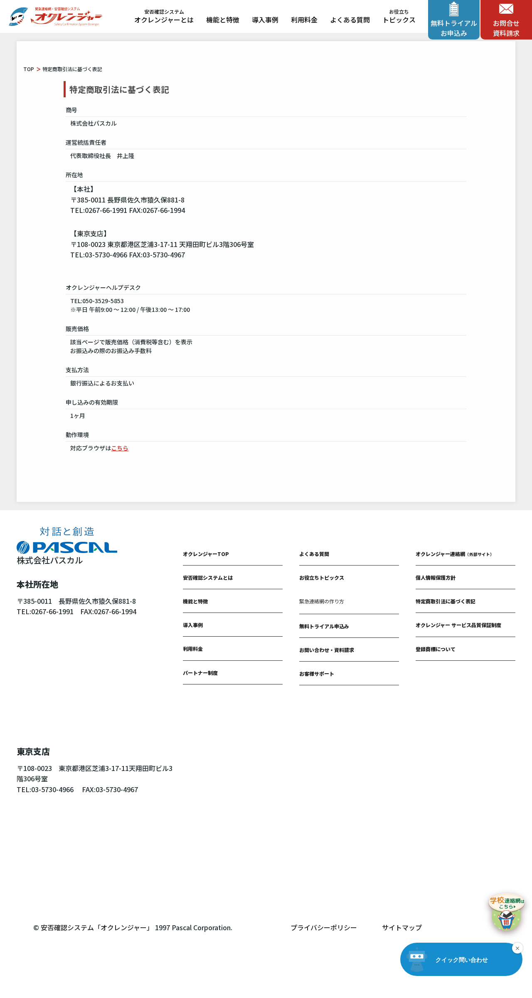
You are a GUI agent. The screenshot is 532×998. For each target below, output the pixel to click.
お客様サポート (316, 673)
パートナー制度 (200, 672)
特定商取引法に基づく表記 (445, 601)
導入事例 (265, 20)
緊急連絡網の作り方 (321, 601)
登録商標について (436, 648)
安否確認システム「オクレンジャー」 (97, 927)
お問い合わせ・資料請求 (326, 649)
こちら (119, 448)
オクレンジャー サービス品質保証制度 (458, 624)
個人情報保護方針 (436, 577)
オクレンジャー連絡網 (455, 553)
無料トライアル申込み (324, 626)
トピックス (399, 16)
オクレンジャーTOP (206, 553)
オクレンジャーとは (164, 16)
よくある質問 (350, 20)
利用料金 (304, 20)
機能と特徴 (222, 20)
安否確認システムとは (208, 577)
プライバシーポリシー (324, 927)
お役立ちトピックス (321, 577)
